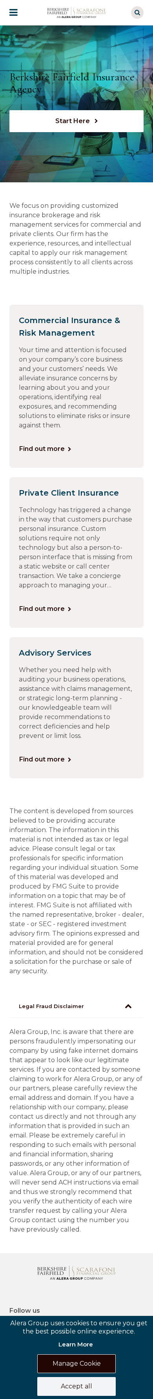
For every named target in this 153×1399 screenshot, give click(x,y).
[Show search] (137, 12)
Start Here (73, 121)
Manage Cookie (77, 1363)
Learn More (75, 1344)
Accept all (76, 1386)
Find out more (42, 448)
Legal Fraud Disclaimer (51, 1006)
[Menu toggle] (18, 12)
